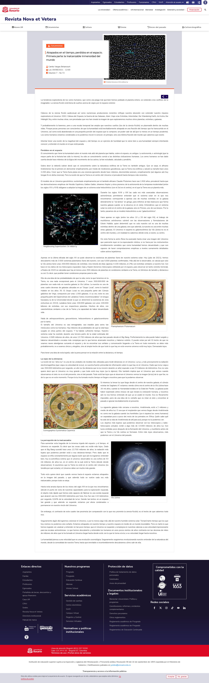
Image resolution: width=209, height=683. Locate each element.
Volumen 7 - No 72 (56, 73)
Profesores (131, 2)
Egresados (107, 2)
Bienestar (149, 10)
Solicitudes (114, 579)
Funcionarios (144, 2)
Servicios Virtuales (74, 621)
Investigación (160, 10)
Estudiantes (119, 2)
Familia (25, 576)
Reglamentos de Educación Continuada (125, 629)
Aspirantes (95, 2)
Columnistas (53, 27)
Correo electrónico (73, 605)
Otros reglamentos (117, 617)
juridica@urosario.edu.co (121, 665)
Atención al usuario (174, 2)
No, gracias (182, 676)
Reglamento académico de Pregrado (124, 625)
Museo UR (18, 27)
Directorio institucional (31, 616)
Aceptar (171, 676)
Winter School (72, 588)
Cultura (88, 27)
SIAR (161, 2)
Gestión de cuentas (74, 601)
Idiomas (69, 584)
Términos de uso (59, 653)
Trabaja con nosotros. (32, 627)
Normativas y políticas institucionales (77, 630)
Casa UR (26, 599)
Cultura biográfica (193, 27)
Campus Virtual (72, 613)
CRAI (154, 2)
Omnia (123, 27)
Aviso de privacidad (117, 583)
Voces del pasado (157, 27)
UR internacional (137, 10)
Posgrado (70, 576)
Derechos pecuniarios (118, 613)
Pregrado (70, 572)
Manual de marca (29, 620)
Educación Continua (74, 580)
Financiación (194, 10)
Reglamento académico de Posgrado (125, 621)
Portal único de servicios (79, 653)
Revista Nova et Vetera (30, 19)
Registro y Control (73, 617)
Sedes (25, 607)
